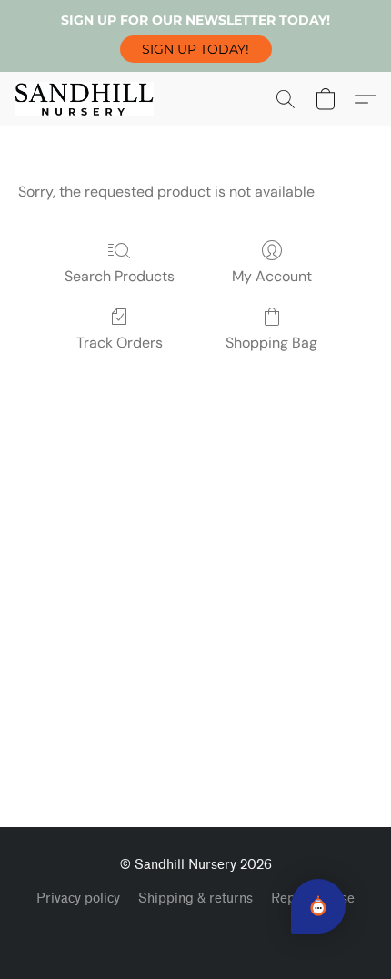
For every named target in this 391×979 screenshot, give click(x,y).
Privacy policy (78, 898)
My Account (272, 276)
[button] (196, 49)
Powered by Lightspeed (196, 930)
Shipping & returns (195, 898)
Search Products (120, 276)
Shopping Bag (271, 342)
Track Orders (119, 342)
